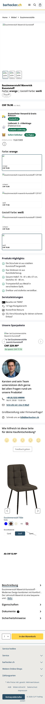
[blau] (6, 524)
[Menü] (29, 4)
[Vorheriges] (7, 510)
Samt (32, 533)
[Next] (40, 341)
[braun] (11, 524)
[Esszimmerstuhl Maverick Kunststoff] (22, 46)
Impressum (22, 690)
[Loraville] (6, 95)
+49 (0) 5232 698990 (15, 397)
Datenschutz (32, 687)
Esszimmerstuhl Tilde (13, 517)
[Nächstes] (37, 510)
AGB (9, 687)
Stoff (20, 533)
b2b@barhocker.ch (29, 417)
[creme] (16, 524)
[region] (22, 510)
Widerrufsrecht (19, 687)
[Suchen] (34, 4)
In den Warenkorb (27, 636)
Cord (9, 533)
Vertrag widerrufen (13, 697)
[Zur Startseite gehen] (12, 5)
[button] (4, 144)
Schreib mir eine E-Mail (17, 405)
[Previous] (4, 341)
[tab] (22, 591)
